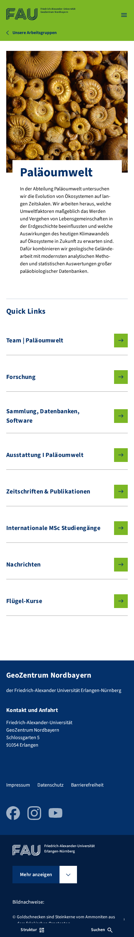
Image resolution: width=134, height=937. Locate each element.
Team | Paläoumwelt (35, 340)
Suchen (98, 930)
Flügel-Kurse (24, 601)
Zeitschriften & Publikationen (48, 491)
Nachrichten (23, 564)
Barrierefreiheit (87, 785)
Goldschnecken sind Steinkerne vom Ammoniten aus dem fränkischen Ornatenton (66, 920)
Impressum (18, 785)
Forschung (21, 377)
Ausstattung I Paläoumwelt (45, 455)
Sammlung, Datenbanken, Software (42, 416)
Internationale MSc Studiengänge (53, 528)
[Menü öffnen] (124, 15)
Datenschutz (50, 785)
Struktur (29, 930)
